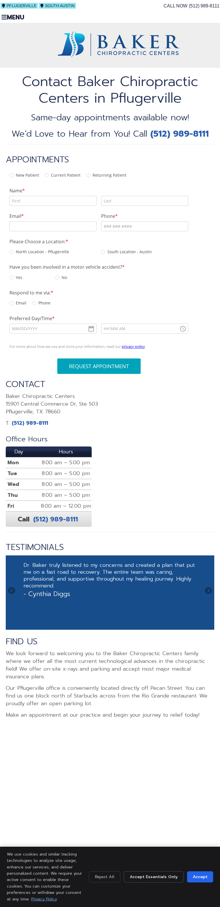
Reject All (104, 877)
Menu (15, 17)
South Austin (59, 5)
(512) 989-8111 (204, 5)
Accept (200, 877)
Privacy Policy (44, 899)
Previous (12, 591)
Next (208, 591)
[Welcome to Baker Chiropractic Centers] (119, 55)
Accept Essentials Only (154, 877)
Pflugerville (21, 5)
